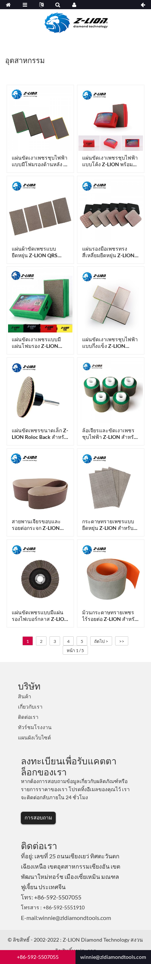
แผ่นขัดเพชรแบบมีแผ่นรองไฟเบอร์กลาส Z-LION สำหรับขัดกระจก (40, 615)
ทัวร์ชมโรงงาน (35, 727)
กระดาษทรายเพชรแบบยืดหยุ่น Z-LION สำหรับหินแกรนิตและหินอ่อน (108, 524)
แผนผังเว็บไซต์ (34, 737)
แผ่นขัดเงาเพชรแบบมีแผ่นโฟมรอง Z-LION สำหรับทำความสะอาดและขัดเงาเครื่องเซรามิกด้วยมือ (38, 342)
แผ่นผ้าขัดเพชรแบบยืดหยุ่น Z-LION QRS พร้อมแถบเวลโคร (35, 252)
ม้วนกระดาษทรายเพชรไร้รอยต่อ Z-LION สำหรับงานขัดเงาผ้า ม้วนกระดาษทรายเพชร (110, 615)
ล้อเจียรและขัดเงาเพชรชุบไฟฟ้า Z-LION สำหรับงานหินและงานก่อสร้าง (109, 433)
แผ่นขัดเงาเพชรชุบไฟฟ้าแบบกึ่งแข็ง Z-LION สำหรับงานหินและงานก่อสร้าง (110, 342)
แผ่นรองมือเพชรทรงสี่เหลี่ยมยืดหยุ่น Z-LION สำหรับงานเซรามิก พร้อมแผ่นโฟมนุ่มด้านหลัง (110, 252)
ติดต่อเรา (28, 717)
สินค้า (24, 696)
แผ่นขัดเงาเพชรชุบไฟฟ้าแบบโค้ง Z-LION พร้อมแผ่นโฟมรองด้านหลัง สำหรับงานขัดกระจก (110, 161)
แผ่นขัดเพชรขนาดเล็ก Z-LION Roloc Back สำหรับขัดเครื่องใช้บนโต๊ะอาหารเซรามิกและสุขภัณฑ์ (40, 433)
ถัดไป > (101, 641)
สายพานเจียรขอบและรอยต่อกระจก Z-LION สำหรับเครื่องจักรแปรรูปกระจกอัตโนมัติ (39, 524)
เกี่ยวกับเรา (30, 706)
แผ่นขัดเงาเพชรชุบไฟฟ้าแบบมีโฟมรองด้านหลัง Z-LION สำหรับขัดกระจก (40, 161)
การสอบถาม (38, 817)
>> (121, 641)
